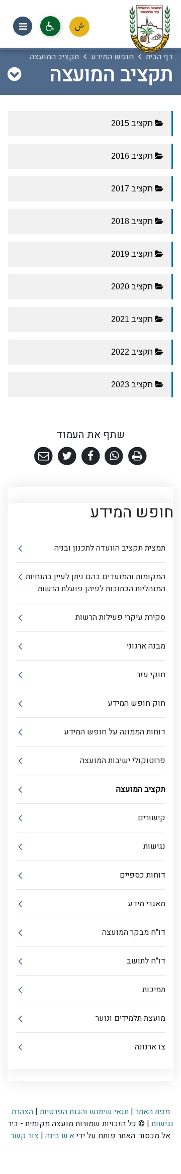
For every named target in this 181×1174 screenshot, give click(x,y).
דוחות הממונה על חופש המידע (114, 732)
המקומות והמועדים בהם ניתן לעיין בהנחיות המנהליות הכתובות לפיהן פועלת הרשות (95, 583)
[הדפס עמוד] (137, 456)
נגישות (154, 846)
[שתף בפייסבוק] (91, 456)
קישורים (151, 818)
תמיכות (153, 990)
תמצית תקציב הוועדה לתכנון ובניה (109, 548)
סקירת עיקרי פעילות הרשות (120, 617)
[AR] (79, 27)
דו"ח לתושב (146, 961)
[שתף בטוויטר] (67, 456)
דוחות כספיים (142, 875)
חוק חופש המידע (136, 703)
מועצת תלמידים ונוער (130, 1018)
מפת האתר (152, 1112)
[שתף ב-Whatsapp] (114, 456)
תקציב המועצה (140, 789)
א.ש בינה (58, 1136)
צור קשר (25, 1136)
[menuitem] (90, 548)
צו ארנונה (150, 1047)
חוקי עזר (151, 675)
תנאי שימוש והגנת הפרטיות (84, 1112)
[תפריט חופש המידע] (14, 75)
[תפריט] (23, 26)
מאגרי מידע (146, 904)
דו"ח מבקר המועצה (133, 932)
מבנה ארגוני (146, 646)
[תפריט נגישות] (50, 26)
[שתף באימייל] (43, 456)
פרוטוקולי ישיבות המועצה (122, 761)
